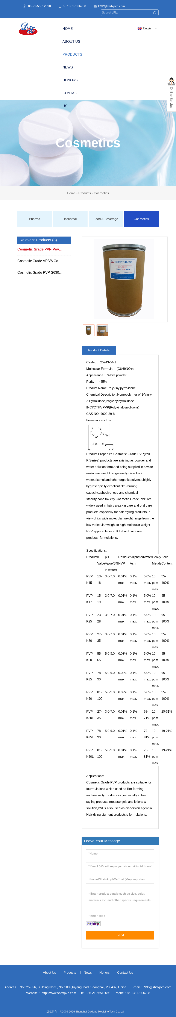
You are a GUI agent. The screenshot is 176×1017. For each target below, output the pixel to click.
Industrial (70, 219)
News (67, 67)
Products (84, 193)
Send (120, 935)
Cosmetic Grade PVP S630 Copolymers (44, 272)
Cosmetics (101, 193)
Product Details (99, 350)
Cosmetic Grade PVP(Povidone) (43, 249)
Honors (70, 80)
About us (71, 41)
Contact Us (70, 99)
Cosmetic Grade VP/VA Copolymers (44, 261)
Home (67, 28)
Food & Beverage (106, 219)
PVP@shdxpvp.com (111, 6)
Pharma (34, 219)
